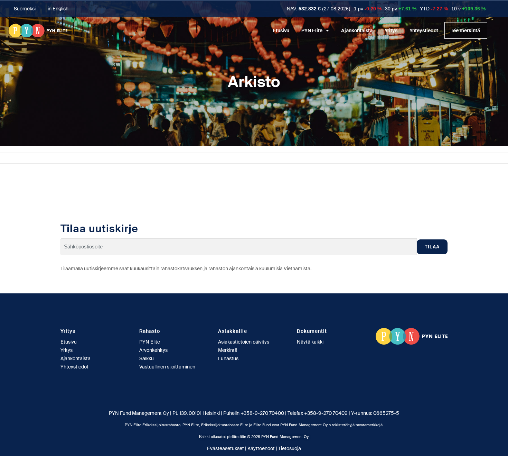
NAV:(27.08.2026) (318, 8)
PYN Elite (311, 30)
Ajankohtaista (357, 30)
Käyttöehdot (261, 448)
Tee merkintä (465, 30)
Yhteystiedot (424, 30)
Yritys (391, 30)
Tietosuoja (289, 448)
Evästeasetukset (225, 448)
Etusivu (281, 30)
